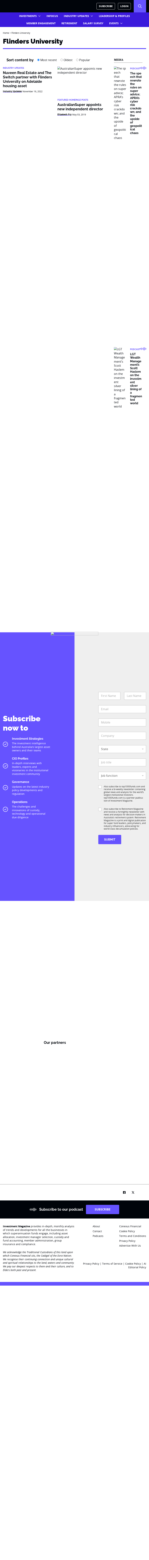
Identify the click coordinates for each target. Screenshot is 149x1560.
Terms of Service (112, 1263)
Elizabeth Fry (64, 114)
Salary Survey (93, 23)
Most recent (48, 60)
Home (6, 32)
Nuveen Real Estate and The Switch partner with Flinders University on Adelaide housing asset (27, 79)
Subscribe (106, 6)
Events (114, 23)
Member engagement (41, 23)
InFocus (52, 16)
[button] (140, 6)
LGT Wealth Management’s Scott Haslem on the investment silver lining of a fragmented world (136, 378)
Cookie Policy (133, 1263)
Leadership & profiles (114, 16)
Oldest (68, 60)
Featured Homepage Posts (72, 100)
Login (124, 6)
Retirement (69, 23)
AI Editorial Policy (137, 1265)
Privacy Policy (91, 1263)
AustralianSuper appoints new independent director (80, 106)
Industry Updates (76, 16)
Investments (28, 16)
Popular (84, 60)
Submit (109, 839)
